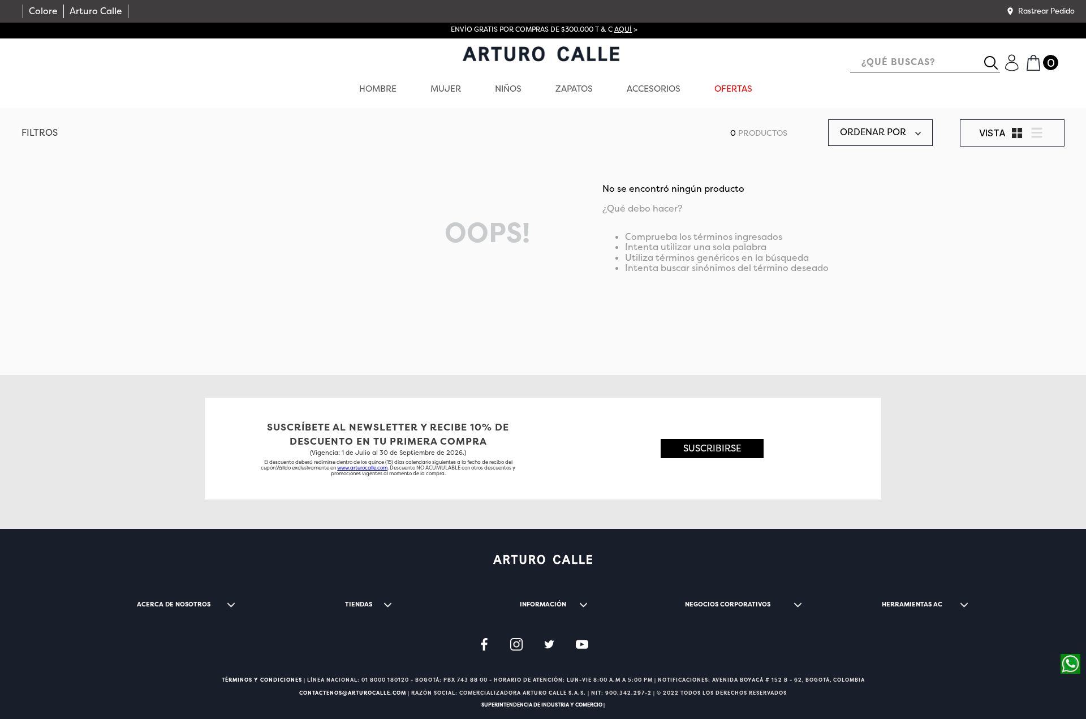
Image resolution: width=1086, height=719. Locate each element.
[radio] (1017, 132)
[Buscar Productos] (995, 63)
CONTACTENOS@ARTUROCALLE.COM (352, 693)
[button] (1040, 11)
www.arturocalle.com (362, 467)
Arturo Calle (96, 11)
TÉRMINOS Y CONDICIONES (262, 680)
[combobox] (925, 63)
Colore (43, 11)
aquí (623, 29)
